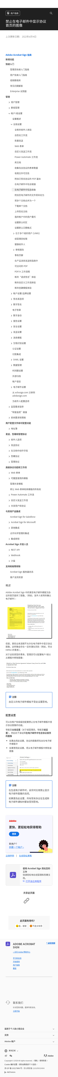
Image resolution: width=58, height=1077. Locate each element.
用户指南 (16, 965)
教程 (14, 968)
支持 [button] (6, 1035)
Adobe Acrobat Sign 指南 (19, 54)
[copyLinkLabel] (26, 902)
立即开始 (16, 1011)
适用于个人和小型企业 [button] (14, 1029)
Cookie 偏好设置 (11, 1065)
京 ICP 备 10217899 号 (13, 1068)
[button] (49, 13)
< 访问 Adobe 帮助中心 (21, 952)
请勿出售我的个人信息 (27, 1065)
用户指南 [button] (14, 13)
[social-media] (10, 1055)
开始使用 (16, 961)
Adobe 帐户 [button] (10, 1041)
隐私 (36, 1061)
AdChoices (11, 1072)
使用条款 (43, 1061)
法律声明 (10, 855)
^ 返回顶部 (50, 943)
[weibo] (6, 1055)
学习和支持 (17, 958)
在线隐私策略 (25, 855)
